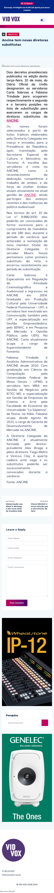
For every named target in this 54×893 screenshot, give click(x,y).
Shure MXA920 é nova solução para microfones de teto (39, 507)
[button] (27, 26)
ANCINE (12, 120)
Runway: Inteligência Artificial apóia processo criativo (27, 8)
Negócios (13, 34)
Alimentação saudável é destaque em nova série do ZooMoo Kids (14, 507)
